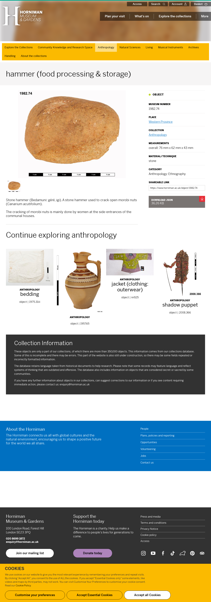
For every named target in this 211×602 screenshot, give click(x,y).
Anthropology (106, 47)
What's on (142, 16)
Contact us (147, 462)
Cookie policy (148, 535)
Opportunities (148, 442)
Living (149, 47)
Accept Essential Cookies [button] (94, 595)
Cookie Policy (23, 585)
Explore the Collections (19, 47)
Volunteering (148, 449)
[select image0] (14, 186)
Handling (10, 56)
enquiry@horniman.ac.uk (75, 384)
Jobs (143, 456)
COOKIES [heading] (14, 568)
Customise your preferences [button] (35, 595)
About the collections (34, 56)
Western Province (161, 122)
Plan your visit (115, 16)
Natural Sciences (130, 47)
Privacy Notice (149, 529)
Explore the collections (175, 16)
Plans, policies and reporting (157, 435)
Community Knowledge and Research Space (65, 47)
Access (137, 4)
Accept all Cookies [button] (147, 595)
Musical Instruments (170, 47)
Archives (193, 47)
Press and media (150, 516)
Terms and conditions (153, 523)
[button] (165, 4)
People (144, 429)
